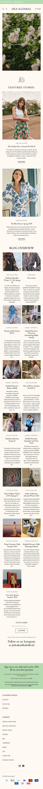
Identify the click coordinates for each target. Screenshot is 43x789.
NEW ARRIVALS (11, 2)
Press (4, 747)
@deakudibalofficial (23, 645)
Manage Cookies (8, 760)
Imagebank (6, 743)
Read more (21, 161)
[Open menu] (3, 9)
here (30, 686)
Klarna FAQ (6, 755)
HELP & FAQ (6, 704)
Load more (21, 630)
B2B (3, 738)
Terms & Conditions (9, 721)
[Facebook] (23, 766)
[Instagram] (20, 766)
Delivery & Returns (9, 726)
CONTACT (5, 699)
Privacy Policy (7, 730)
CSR (3, 751)
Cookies (5, 734)
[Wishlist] (6, 9)
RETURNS (5, 708)
